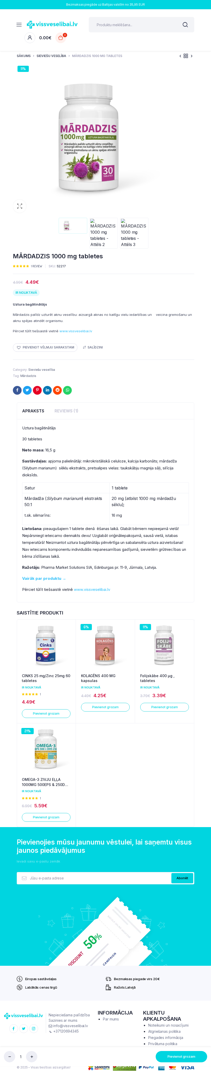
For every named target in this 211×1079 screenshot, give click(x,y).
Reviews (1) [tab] (66, 410)
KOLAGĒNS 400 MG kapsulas (98, 678)
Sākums (24, 56)
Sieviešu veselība (51, 56)
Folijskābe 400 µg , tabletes (157, 678)
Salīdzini (95, 347)
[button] (19, 206)
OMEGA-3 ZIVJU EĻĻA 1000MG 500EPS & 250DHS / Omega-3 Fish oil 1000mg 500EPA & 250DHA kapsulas (46, 782)
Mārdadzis (28, 376)
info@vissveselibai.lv (70, 1026)
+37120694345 (65, 1031)
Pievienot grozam (181, 1056)
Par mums (111, 1019)
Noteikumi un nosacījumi (168, 1025)
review (36, 266)
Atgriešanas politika (164, 1031)
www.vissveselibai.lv (75, 331)
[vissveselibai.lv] (52, 25)
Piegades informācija (165, 1037)
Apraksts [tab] (33, 410)
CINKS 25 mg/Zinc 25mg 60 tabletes (46, 678)
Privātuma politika (162, 1044)
